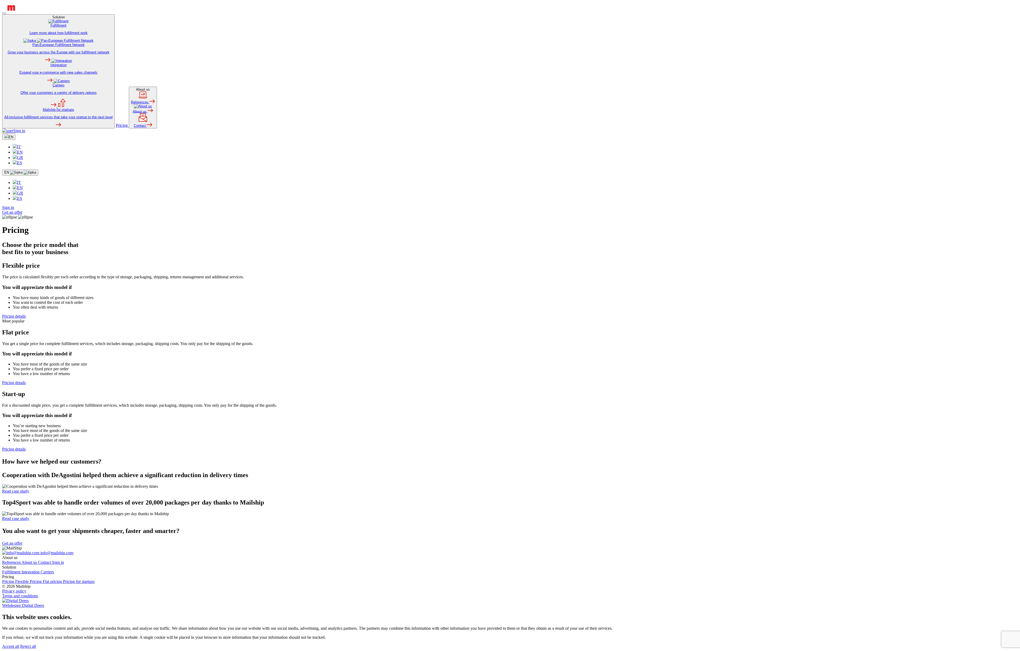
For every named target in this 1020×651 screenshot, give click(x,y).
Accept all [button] (10, 646)
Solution (58, 67)
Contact (45, 562)
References (12, 562)
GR (20, 157)
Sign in (19, 130)
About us (140, 107)
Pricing (122, 125)
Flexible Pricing (29, 581)
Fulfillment (12, 572)
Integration (31, 572)
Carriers (47, 572)
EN (20, 152)
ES (19, 163)
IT (19, 147)
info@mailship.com (56, 553)
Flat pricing (53, 581)
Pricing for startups (79, 581)
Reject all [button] (28, 646)
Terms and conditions (20, 596)
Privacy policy (14, 591)
